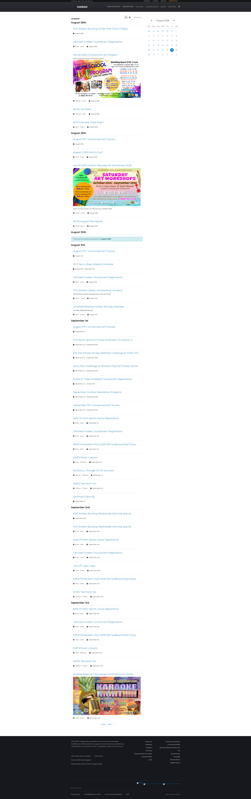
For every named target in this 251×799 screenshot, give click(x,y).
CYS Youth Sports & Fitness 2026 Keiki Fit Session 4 (102, 339)
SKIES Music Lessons (85, 457)
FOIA (127, 794)
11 (158, 40)
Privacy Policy (75, 794)
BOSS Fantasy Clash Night (88, 122)
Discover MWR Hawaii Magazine (81, 760)
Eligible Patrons (175, 762)
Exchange (177, 756)
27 (153, 31)
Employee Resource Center (143, 753)
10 (153, 40)
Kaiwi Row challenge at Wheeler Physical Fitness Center (105, 366)
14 (172, 40)
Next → (111, 724)
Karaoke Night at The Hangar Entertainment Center (103, 674)
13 (167, 40)
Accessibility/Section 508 (92, 794)
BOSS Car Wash (82, 109)
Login (150, 759)
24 (153, 50)
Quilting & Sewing (83, 496)
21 (172, 45)
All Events (137, 17)
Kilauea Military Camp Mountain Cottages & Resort (87, 764)
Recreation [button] (128, 7)
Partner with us (173, 1)
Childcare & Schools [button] (151, 6)
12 (162, 40)
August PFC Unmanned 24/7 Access (94, 139)
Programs (149, 747)
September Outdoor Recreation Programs (97, 392)
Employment (99, 756)
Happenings (147, 1)
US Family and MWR (173, 744)
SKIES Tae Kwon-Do (84, 483)
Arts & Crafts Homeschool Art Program (95, 54)
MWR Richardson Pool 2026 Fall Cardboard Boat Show (104, 444)
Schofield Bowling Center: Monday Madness (98, 306)
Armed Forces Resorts (173, 741)
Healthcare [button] (139, 6)
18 (158, 45)
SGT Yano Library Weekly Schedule (93, 264)
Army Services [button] (113, 7)
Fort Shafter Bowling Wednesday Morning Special (102, 513)
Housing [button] (163, 6)
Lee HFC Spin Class (84, 565)
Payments (149, 744)
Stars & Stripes (175, 753)
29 (163, 31)
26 (149, 31)
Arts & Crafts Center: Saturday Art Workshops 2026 (102, 165)
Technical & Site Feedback (113, 794)
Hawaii (82, 7)
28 (158, 31)
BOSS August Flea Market (88, 221)
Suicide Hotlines (147, 756)
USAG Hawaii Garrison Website (80, 756)
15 (176, 40)
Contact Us (148, 741)
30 (167, 31)
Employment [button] (172, 6)
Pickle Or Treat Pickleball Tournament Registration (102, 379)
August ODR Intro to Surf (87, 152)
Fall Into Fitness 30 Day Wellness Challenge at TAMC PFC (106, 353)
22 (176, 45)
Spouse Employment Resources (169, 747)
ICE (179, 750)
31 (172, 31)
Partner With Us (175, 759)
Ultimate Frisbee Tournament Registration (98, 41)
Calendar (155, 1)
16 (149, 45)
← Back (103, 724)
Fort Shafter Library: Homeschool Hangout (98, 290)
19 (163, 45)
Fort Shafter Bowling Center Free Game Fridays (100, 28)
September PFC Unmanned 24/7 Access (96, 405)
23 (149, 50)
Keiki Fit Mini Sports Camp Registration (96, 418)
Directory (163, 1)
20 (167, 45)
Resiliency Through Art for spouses (93, 470)
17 (153, 45)
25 (158, 50)
